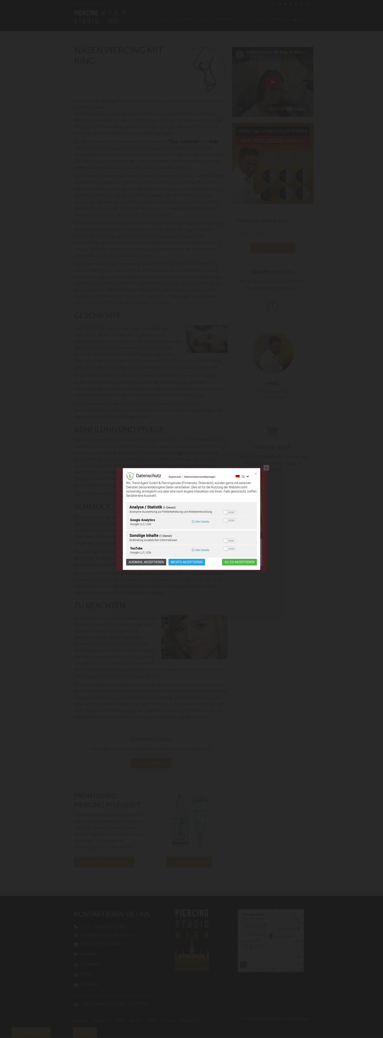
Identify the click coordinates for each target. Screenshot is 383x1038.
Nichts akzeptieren (187, 562)
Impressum (175, 476)
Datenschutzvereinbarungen (199, 476)
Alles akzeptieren (239, 562)
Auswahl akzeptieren (146, 562)
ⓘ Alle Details (200, 522)
